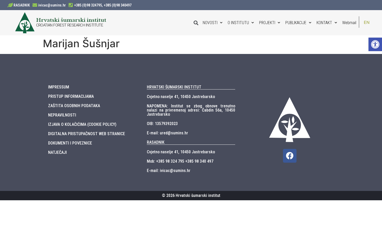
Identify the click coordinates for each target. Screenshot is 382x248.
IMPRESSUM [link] (58, 87)
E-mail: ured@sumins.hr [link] (167, 132)
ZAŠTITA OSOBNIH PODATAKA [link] (74, 105)
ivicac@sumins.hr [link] (52, 5)
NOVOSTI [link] (210, 22)
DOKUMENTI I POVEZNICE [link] (70, 143)
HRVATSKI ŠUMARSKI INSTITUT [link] (174, 87)
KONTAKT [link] (324, 22)
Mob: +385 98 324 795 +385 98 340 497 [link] (180, 161)
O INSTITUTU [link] (238, 22)
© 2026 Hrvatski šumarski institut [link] (191, 195)
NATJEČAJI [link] (57, 152)
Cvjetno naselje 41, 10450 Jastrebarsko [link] (181, 96)
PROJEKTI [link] (267, 22)
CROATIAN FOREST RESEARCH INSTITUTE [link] (69, 25)
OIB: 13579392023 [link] (162, 123)
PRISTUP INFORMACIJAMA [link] (71, 96)
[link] (375, 44)
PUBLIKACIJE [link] (295, 22)
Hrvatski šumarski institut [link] (71, 20)
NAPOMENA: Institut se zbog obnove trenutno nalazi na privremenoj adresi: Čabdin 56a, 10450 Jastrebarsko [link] (191, 110)
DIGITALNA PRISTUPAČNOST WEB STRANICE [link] (86, 133)
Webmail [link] (349, 22)
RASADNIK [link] (22, 5)
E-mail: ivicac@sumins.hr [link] (168, 170)
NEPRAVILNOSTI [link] (62, 115)
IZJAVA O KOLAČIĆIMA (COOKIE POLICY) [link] (82, 124)
